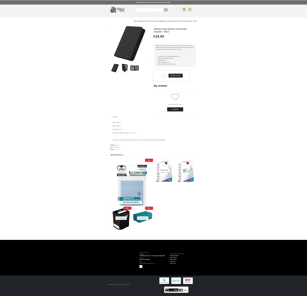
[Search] (166, 9)
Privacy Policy (173, 262)
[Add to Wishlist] (194, 74)
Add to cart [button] (142, 207)
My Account (173, 266)
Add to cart (177, 78)
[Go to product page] (186, 172)
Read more (169, 183)
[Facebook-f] (141, 269)
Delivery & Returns (174, 258)
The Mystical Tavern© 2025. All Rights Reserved (119, 287)
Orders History (173, 260)
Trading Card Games (143, 24)
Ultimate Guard (163, 24)
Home (135, 24)
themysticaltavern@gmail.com (147, 266)
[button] (118, 17)
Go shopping (175, 112)
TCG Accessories (154, 24)
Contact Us (172, 264)
